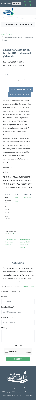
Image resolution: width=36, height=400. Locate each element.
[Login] (25, 5)
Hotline (16, 4)
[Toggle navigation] (31, 11)
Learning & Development (17, 24)
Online (16, 198)
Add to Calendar (19, 94)
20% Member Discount (11, 234)
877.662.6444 (6, 3)
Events (10, 34)
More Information (21, 89)
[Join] (30, 5)
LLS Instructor (27, 198)
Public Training (23, 234)
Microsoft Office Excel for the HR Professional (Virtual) (17, 53)
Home (3, 34)
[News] (24, 1)
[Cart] (29, 1)
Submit (18, 359)
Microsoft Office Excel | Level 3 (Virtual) (10, 242)
